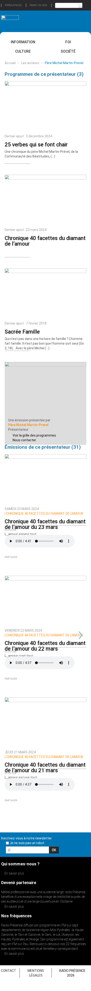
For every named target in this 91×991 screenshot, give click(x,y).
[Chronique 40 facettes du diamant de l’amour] (45, 200)
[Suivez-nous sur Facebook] (61, 851)
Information (23, 42)
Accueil (10, 63)
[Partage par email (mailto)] (8, 167)
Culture (23, 51)
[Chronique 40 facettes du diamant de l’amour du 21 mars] (45, 722)
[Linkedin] (27, 167)
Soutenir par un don (73, 930)
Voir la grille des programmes (34, 435)
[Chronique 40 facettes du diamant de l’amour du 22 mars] (45, 601)
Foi (68, 42)
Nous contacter (24, 440)
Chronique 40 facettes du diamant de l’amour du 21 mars (45, 768)
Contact (8, 971)
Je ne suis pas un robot (26, 843)
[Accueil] (10, 19)
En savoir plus (14, 873)
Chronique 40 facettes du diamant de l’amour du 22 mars (45, 646)
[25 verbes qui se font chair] (45, 106)
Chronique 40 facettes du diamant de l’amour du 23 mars (45, 524)
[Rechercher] (80, 5)
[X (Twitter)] (21, 167)
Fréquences (13, 5)
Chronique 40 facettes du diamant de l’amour (45, 241)
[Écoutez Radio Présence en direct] (40, 21)
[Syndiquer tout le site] (86, 851)
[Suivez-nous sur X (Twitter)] (70, 851)
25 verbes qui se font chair (36, 145)
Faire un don (38, 5)
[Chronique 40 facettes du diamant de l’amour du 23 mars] (45, 479)
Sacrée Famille (22, 332)
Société (68, 51)
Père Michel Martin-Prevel (28, 425)
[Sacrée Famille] (45, 293)
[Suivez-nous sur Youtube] (78, 851)
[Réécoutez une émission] (81, 20)
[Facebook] (14, 167)
